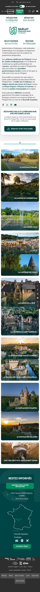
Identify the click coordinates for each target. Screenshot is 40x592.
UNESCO (18, 93)
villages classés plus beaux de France (17, 84)
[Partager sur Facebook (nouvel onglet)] (3, 105)
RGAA (29, 570)
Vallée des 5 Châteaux (23, 82)
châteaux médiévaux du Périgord (18, 59)
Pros (11, 576)
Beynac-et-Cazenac (25, 86)
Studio (30, 567)
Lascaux (5, 66)
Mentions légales (13, 567)
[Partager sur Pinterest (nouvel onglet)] (11, 105)
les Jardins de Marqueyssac (13, 61)
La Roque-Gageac (9, 86)
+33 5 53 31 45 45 (25, 2)
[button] (37, 11)
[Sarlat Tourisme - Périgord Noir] (20, 31)
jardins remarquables (18, 89)
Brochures (19, 576)
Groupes (35, 576)
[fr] (37, 11)
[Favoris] (29, 11)
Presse (4, 576)
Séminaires (20, 581)
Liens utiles (23, 567)
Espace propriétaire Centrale (17, 570)
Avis (27, 576)
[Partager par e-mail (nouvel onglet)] (15, 105)
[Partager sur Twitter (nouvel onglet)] (7, 105)
